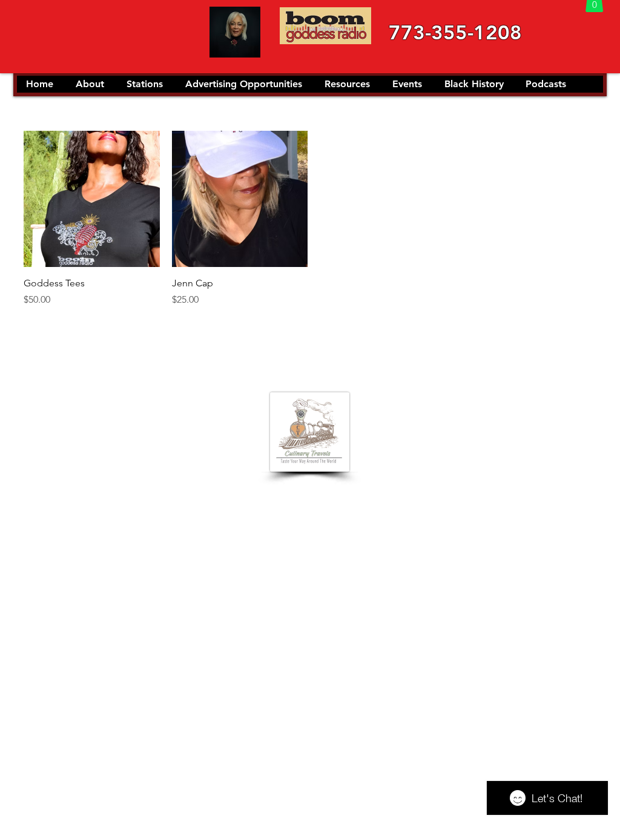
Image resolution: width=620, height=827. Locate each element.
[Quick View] (92, 199)
